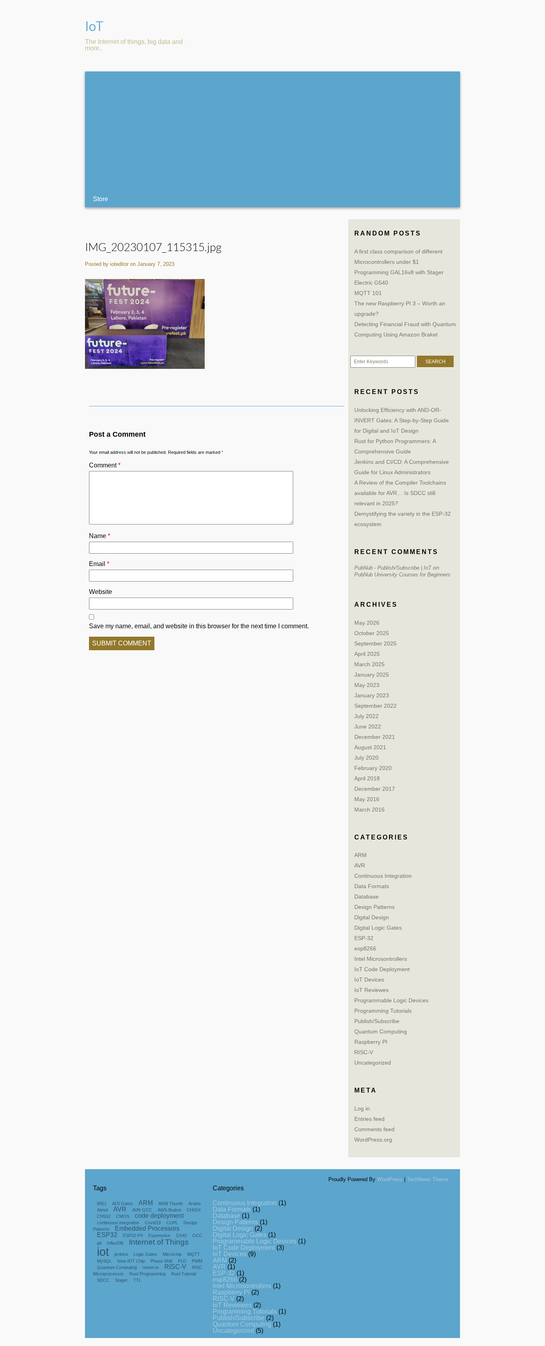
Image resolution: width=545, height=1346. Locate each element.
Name (99, 535)
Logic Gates (145, 1254)
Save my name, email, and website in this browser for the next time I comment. (199, 626)
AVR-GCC (142, 1209)
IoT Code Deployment (382, 969)
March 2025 (369, 664)
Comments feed (374, 1129)
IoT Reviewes (371, 990)
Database (366, 896)
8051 (102, 1203)
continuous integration (118, 1222)
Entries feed (369, 1119)
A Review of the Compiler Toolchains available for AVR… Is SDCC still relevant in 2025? (400, 493)
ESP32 (107, 1234)
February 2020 (373, 768)
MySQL (104, 1261)
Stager (121, 1280)
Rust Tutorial (183, 1273)
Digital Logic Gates (378, 927)
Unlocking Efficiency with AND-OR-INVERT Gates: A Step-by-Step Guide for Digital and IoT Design (401, 420)
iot (103, 1251)
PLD (182, 1261)
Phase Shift (161, 1261)
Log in (362, 1108)
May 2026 (366, 623)
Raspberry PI (370, 1042)
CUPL (172, 1222)
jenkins (121, 1254)
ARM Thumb (170, 1203)
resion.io (150, 1267)
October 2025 (371, 633)
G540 (181, 1235)
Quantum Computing (380, 1031)
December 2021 (374, 737)
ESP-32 (363, 938)
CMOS (122, 1216)
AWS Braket (169, 1209)
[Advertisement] (272, 131)
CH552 (104, 1216)
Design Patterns (374, 907)
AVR (359, 865)
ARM (360, 855)
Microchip (172, 1254)
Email (99, 563)
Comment (104, 465)
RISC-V (363, 1052)
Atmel (102, 1209)
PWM (197, 1261)
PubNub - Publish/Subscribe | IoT (392, 568)
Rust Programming (147, 1273)
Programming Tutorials (383, 1011)
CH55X (194, 1209)
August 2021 (370, 747)
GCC (197, 1235)
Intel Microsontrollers (380, 959)
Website (100, 591)
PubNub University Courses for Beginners (402, 575)
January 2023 (371, 695)
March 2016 (369, 809)
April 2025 (367, 654)
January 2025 (371, 674)
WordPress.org (373, 1139)
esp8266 (365, 948)
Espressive (159, 1235)
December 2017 (374, 789)
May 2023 (366, 685)
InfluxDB (115, 1243)
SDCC (103, 1280)
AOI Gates (122, 1203)
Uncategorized (372, 1062)
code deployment (159, 1215)
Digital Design (371, 917)
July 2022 (366, 716)
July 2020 (366, 757)
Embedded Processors (147, 1228)
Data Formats (371, 886)
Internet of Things (159, 1242)
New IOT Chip (131, 1261)
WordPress (390, 1179)
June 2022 (367, 726)
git (99, 1243)
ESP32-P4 (133, 1235)
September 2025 (375, 643)
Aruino (194, 1203)
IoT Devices (369, 979)
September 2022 (375, 706)
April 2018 (367, 778)
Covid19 (153, 1222)
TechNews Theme (427, 1179)
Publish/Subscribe (376, 1021)
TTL (137, 1280)
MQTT (193, 1254)
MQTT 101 (368, 293)
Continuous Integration (383, 876)
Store (100, 199)
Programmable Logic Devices (391, 1000)
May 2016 (366, 799)
